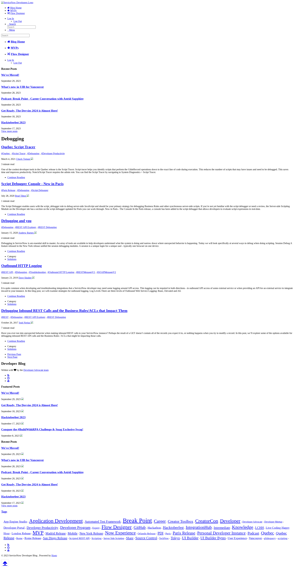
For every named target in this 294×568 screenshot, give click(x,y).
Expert (96, 527)
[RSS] (8, 375)
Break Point (137, 520)
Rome (19, 538)
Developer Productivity (42, 527)
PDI (160, 533)
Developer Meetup (273, 521)
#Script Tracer (18, 153)
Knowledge (242, 527)
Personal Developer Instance (221, 533)
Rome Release (32, 538)
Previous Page (14, 354)
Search (12, 24)
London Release (21, 533)
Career (160, 521)
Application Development (56, 521)
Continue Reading (16, 177)
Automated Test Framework (103, 521)
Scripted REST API (79, 538)
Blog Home (16, 7)
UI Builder (190, 538)
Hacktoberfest (173, 527)
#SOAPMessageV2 (106, 272)
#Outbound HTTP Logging (61, 272)
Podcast (253, 533)
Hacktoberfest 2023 (13, 122)
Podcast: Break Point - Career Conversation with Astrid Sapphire (42, 98)
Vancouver (255, 538)
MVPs (13, 10)
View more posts (9, 131)
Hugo (54, 555)
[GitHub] (8, 378)
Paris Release (184, 533)
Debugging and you (16, 221)
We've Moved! (10, 75)
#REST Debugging (47, 227)
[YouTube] (8, 380)
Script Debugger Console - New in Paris (32, 184)
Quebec (267, 533)
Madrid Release (55, 533)
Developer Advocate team (36, 370)
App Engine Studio (15, 521)
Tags (4, 511)
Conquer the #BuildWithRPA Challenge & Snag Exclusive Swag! (42, 429)
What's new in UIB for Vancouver (22, 87)
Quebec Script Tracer (18, 147)
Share (129, 538)
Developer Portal (14, 527)
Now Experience (120, 532)
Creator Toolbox (180, 521)
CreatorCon (206, 521)
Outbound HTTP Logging (21, 266)
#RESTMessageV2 (85, 272)
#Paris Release (8, 190)
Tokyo (175, 538)
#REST (5, 317)
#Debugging (33, 153)
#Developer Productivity (53, 153)
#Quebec (5, 153)
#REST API (7, 272)
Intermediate (222, 527)
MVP (38, 532)
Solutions (11, 259)
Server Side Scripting (114, 538)
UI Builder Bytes (213, 538)
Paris (168, 533)
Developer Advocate (252, 521)
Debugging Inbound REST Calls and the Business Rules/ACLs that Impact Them (64, 311)
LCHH (259, 527)
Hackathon (154, 527)
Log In (10, 18)
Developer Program (75, 527)
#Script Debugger (39, 190)
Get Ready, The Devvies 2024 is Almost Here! (29, 110)
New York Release (91, 533)
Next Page (12, 357)
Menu (12, 30)
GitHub (140, 527)
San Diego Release (55, 538)
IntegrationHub (199, 527)
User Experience (237, 538)
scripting (282, 538)
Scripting (97, 538)
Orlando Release (147, 533)
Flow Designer (17, 13)
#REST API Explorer (25, 227)
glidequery (270, 538)
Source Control (146, 538)
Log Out (17, 21)
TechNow (164, 538)
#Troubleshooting (37, 272)
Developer (230, 521)
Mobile (72, 533)
